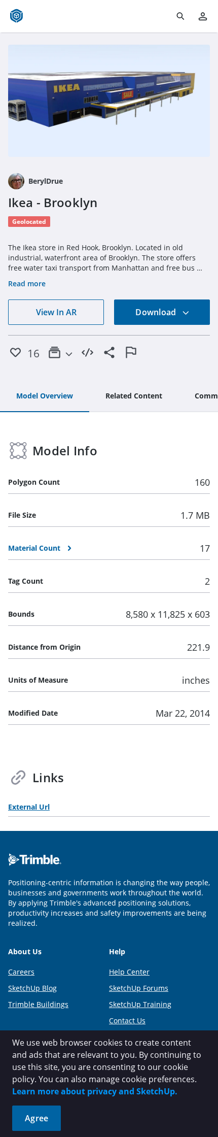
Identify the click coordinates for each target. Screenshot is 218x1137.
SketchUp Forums (138, 988)
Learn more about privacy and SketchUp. (94, 1091)
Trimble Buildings (38, 1004)
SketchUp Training (140, 1004)
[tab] (44, 396)
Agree (36, 1118)
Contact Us (127, 1020)
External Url (29, 807)
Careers (21, 972)
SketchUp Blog (32, 988)
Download (156, 312)
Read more (27, 283)
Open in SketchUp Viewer (109, 101)
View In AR (56, 312)
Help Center (129, 972)
